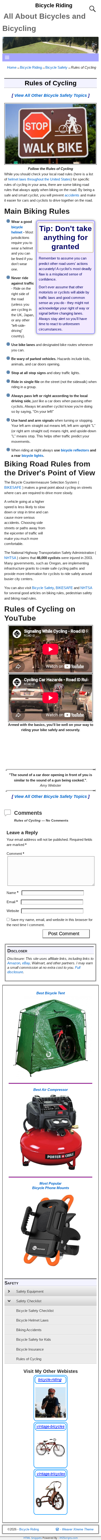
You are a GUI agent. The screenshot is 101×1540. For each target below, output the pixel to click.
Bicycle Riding (53, 5)
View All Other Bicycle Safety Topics (50, 95)
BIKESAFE (12, 487)
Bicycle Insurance (30, 1349)
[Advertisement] (73, 514)
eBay (26, 963)
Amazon (13, 963)
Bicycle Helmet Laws (32, 1320)
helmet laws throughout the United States (39, 179)
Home (11, 67)
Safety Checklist (28, 1301)
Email (12, 902)
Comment (15, 854)
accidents (72, 195)
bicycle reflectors (75, 450)
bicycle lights (32, 456)
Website (13, 911)
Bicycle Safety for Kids (33, 1339)
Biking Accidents (29, 1330)
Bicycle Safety (56, 67)
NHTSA (10, 558)
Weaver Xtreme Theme (77, 1529)
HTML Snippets (32, 1538)
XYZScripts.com (68, 1538)
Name (13, 893)
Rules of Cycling (28, 1359)
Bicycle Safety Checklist (35, 1311)
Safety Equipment (29, 1291)
